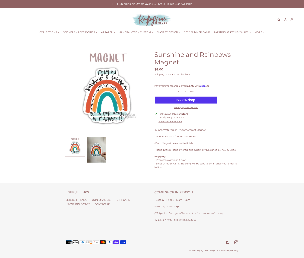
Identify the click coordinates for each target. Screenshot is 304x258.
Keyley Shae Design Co (207, 250)
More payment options (186, 107)
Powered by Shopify (228, 250)
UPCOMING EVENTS (78, 204)
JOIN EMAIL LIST (102, 199)
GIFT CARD (123, 199)
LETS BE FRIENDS (76, 199)
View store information (170, 121)
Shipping (159, 74)
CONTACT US (102, 204)
